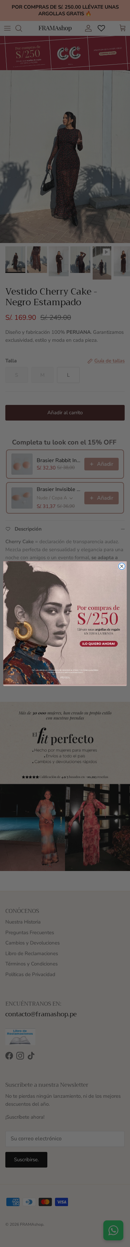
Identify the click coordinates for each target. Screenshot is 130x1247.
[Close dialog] (121, 566)
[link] (65, 622)
